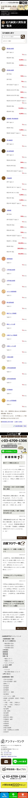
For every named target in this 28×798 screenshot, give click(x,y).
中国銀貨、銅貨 (8, 719)
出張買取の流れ (9, 647)
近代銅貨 (6, 690)
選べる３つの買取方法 (9, 641)
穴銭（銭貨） (7, 711)
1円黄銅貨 (10, 389)
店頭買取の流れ (9, 645)
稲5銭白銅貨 (10, 70)
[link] (14, 56)
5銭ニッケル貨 (11, 324)
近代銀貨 (6, 688)
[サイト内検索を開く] (20, 2)
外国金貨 (6, 723)
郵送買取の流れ (9, 643)
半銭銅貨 (9, 178)
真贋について (9, 661)
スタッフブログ (9, 663)
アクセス (7, 669)
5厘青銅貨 (10, 259)
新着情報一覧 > (22, 537)
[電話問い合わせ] (14, 2)
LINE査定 (5, 650)
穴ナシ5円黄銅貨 (11, 400)
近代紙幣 (6, 715)
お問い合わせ (6, 674)
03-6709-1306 (8, 753)
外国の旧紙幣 (7, 728)
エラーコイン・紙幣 (9, 696)
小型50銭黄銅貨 (11, 368)
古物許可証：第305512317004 (9, 756)
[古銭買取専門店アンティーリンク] (5, 2)
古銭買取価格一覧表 (20, 426)
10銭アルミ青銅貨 (12, 335)
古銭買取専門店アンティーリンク (11, 636)
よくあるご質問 (7, 665)
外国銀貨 (6, 725)
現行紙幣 (6, 713)
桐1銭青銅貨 (10, 302)
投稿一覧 (5, 656)
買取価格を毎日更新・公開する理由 (12, 422)
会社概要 (5, 667)
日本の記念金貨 (8, 679)
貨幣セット (7, 683)
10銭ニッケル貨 (11, 346)
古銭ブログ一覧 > (21, 628)
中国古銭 (6, 721)
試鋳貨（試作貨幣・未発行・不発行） (14, 698)
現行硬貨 (6, 694)
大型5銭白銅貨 (11, 280)
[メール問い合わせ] (23, 3)
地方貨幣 (6, 709)
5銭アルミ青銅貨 (11, 313)
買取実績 (5, 654)
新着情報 (5, 652)
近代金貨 (6, 686)
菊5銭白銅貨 (10, 48)
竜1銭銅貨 (10, 140)
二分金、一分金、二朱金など (12, 704)
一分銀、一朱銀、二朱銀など (12, 702)
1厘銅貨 (9, 210)
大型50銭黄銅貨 (11, 379)
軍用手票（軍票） (9, 717)
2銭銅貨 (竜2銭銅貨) (12, 118)
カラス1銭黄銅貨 (11, 291)
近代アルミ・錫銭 (9, 692)
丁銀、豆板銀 (7, 707)
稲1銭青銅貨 (10, 151)
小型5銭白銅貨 (11, 270)
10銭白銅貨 (10, 357)
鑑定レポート (9, 658)
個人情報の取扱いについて (12, 672)
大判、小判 (7, 700)
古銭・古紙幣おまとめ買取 (11, 730)
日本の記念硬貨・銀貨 (10, 681)
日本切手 (6, 732)
